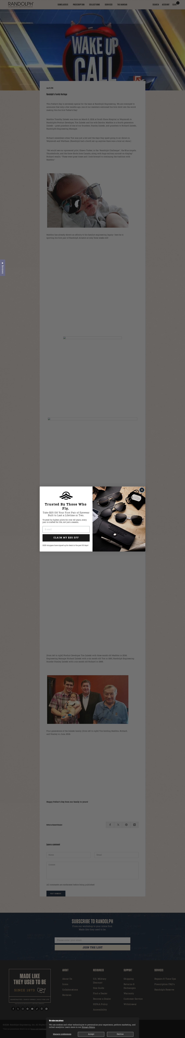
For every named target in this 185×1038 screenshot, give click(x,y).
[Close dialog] (141, 490)
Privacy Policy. (88, 1027)
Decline (120, 1034)
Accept (91, 1034)
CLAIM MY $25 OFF (66, 537)
